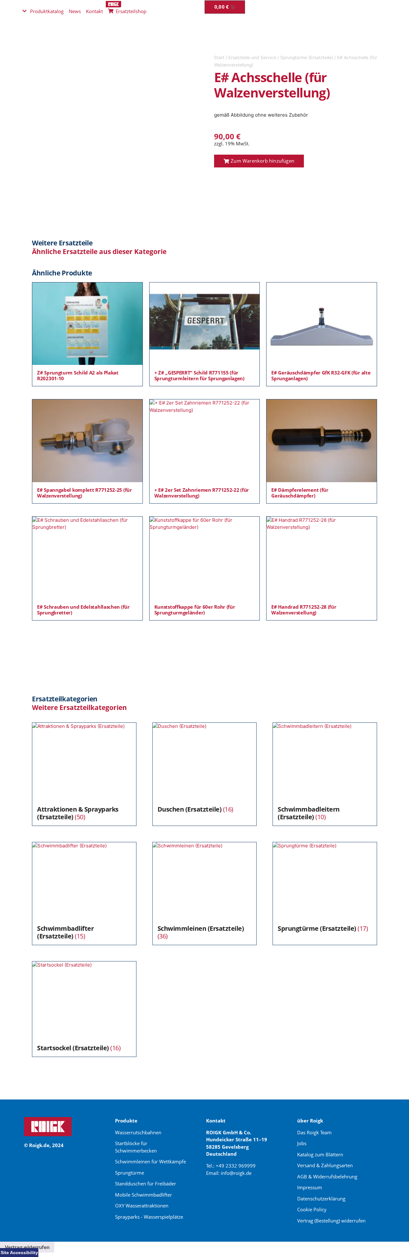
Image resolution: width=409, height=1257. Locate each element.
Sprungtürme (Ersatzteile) (306, 57)
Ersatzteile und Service (252, 57)
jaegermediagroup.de (232, 1195)
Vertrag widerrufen (27, 1247)
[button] (259, 161)
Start (219, 57)
